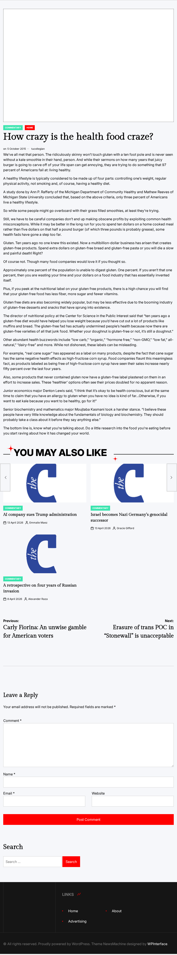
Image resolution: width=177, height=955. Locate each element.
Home (30, 127)
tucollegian (38, 148)
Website (98, 793)
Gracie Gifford (125, 528)
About (117, 911)
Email (9, 793)
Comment (12, 720)
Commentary (13, 127)
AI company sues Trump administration (40, 514)
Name (9, 774)
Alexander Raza (38, 599)
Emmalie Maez (38, 522)
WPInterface (157, 944)
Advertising (77, 921)
